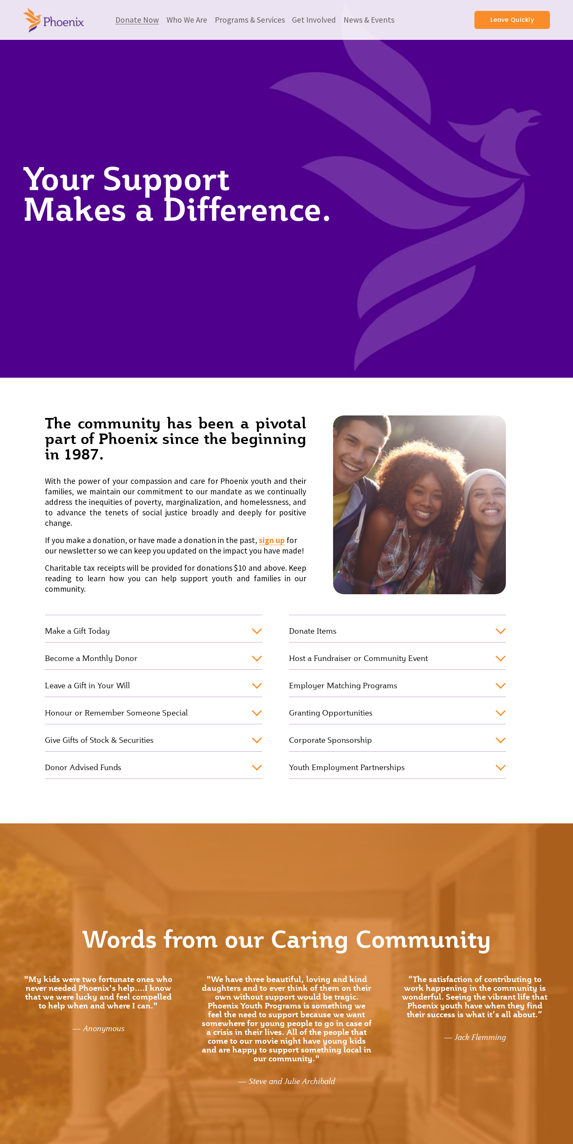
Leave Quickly (512, 20)
